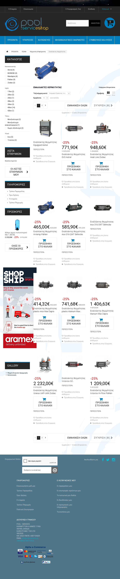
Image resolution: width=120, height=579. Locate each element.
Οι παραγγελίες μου (64, 486)
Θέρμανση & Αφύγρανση (38, 51)
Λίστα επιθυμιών (14, 152)
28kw (11, 101)
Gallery (12, 365)
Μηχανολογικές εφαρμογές (70, 40)
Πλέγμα (108, 95)
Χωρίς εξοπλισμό (15, 128)
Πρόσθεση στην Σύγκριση (45, 161)
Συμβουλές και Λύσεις (100, 40)
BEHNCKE (12, 73)
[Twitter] (107, 460)
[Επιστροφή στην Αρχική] (7, 51)
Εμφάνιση (37, 98)
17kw (11, 91)
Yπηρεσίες (27, 40)
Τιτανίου (12, 140)
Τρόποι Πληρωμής (16, 203)
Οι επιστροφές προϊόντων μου (69, 491)
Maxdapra (13, 76)
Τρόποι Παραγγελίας (17, 191)
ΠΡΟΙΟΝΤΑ (12, 40)
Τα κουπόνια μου (63, 512)
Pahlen (11, 79)
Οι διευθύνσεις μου (64, 500)
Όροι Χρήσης (14, 195)
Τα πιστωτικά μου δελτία (66, 495)
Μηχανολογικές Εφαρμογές (18, 373)
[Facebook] (103, 460)
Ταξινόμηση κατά (40, 93)
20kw (11, 95)
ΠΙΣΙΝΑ (24, 51)
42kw (11, 111)
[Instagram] (113, 460)
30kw (11, 104)
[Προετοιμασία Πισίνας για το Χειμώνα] (60, 3)
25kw (11, 98)
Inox (10, 137)
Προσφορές (14, 211)
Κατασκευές (44, 40)
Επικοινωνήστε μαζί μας (26, 486)
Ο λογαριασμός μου (66, 480)
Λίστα (113, 95)
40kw (11, 107)
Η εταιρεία (13, 199)
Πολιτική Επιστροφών (25, 509)
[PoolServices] (26, 24)
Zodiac (11, 83)
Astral (11, 70)
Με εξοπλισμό (14, 119)
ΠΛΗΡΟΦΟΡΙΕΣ (16, 184)
